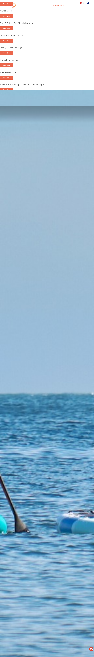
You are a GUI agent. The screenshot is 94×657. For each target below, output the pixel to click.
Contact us (86, 5)
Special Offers (42, 5)
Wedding (68, 5)
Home (24, 5)
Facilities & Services (58, 5)
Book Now (6, 16)
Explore (79, 5)
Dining (50, 5)
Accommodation (32, 5)
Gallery (74, 5)
